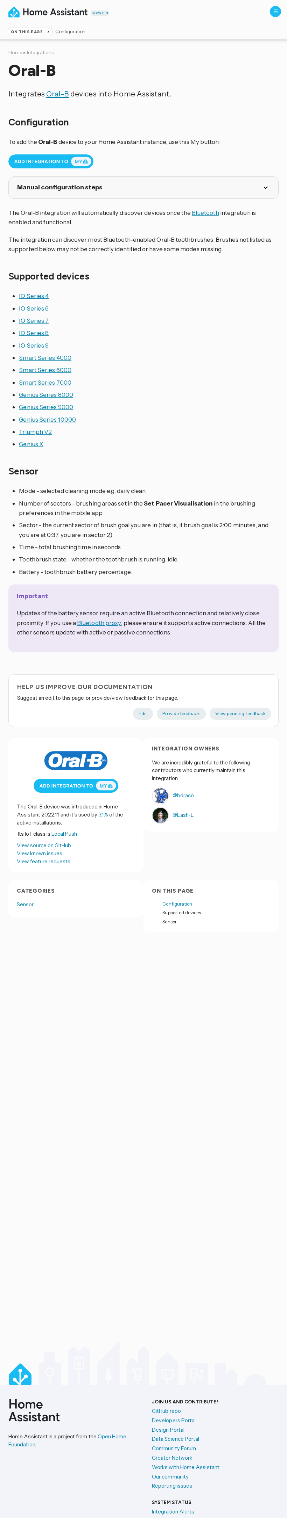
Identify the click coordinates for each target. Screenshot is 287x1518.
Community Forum (174, 1448)
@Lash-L (183, 815)
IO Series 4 (34, 295)
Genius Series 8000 (46, 394)
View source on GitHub (44, 845)
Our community (170, 1476)
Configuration (177, 904)
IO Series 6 (34, 308)
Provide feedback (181, 713)
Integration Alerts (173, 1511)
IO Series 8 (34, 332)
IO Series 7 (34, 320)
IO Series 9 (34, 345)
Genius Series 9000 (46, 407)
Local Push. (64, 833)
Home (15, 52)
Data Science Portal (175, 1439)
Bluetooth (205, 212)
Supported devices (181, 912)
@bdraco (183, 795)
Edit (143, 713)
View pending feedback (240, 713)
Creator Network (172, 1457)
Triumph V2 (35, 431)
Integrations (40, 52)
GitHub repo (166, 1411)
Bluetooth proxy (99, 622)
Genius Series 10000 (47, 419)
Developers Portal (174, 1420)
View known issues (39, 853)
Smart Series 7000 (45, 382)
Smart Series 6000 (45, 369)
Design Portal (168, 1429)
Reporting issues (172, 1485)
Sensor (25, 904)
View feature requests (43, 861)
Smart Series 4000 (45, 357)
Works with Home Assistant (185, 1467)
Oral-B (57, 93)
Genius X (31, 444)
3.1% (103, 814)
